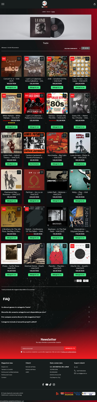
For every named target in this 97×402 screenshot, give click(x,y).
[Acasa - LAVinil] (48, 4)
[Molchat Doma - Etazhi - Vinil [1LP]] (34, 253)
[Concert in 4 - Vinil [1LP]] (11, 66)
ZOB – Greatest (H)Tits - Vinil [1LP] (57, 80)
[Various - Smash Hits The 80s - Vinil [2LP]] (57, 103)
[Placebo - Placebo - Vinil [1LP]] (57, 253)
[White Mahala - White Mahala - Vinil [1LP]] (11, 103)
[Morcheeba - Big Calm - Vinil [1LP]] (57, 142)
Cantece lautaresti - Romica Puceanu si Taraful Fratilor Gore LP (34, 156)
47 (84, 281)
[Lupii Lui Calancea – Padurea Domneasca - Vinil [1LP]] (34, 103)
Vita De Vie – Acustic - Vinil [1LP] (79, 267)
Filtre (86, 48)
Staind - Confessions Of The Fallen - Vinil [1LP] (34, 230)
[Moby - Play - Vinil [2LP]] (79, 179)
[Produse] (3, 4)
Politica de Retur (31, 369)
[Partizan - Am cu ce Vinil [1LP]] (34, 179)
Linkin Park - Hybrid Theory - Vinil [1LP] (11, 156)
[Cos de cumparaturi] (95, 4)
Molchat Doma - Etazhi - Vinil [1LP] (34, 267)
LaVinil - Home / (46, 12)
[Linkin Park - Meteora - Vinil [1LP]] (57, 179)
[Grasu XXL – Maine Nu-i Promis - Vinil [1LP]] (79, 103)
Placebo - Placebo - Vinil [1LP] (57, 267)
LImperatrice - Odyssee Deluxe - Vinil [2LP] (79, 230)
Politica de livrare (6, 375)
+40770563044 (81, 371)
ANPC (27, 372)
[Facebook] (43, 384)
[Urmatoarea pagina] (87, 281)
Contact (3, 377)
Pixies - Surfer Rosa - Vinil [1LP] (11, 267)
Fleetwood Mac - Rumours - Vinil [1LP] (11, 193)
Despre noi (4, 367)
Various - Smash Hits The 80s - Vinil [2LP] (57, 117)
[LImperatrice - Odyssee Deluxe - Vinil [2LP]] (79, 216)
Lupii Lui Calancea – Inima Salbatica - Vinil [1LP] (34, 80)
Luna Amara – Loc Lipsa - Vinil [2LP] (80, 80)
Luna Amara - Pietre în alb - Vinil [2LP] (79, 156)
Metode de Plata (30, 367)
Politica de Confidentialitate (68, 352)
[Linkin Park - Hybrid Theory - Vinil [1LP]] (11, 142)
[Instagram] (54, 384)
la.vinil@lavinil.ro (81, 373)
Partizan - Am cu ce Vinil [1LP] (34, 193)
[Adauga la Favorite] (19, 59)
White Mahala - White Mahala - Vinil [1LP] (11, 117)
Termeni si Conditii (7, 369)
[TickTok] (50, 384)
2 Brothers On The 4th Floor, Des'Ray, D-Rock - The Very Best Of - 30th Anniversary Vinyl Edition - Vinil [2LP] (11, 230)
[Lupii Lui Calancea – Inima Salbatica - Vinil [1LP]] (34, 66)
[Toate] (45, 27)
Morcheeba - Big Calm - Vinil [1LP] (57, 156)
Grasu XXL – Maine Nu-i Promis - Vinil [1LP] (80, 117)
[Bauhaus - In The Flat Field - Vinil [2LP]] (57, 216)
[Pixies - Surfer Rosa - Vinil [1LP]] (11, 253)
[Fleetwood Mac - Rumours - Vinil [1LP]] (11, 179)
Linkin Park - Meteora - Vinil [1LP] (57, 193)
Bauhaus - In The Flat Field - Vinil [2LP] (57, 230)
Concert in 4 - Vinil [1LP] (11, 80)
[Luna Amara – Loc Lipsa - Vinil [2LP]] (79, 66)
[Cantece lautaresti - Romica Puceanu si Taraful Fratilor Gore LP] (34, 142)
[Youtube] (46, 384)
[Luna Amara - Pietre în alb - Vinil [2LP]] (79, 142)
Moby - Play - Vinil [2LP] (80, 193)
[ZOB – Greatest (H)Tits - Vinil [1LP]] (57, 66)
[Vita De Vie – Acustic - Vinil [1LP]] (79, 253)
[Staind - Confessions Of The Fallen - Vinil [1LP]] (34, 216)
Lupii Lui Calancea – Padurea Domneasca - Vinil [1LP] (34, 117)
